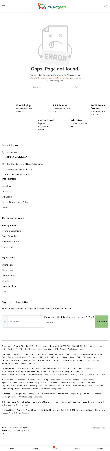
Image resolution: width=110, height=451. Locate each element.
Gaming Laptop (88, 354)
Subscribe (101, 321)
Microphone (50, 385)
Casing (74, 374)
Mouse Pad (42, 379)
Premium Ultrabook (16, 357)
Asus (38, 346)
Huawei (15, 363)
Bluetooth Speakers (10, 388)
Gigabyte (87, 357)
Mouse (31, 379)
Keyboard (21, 379)
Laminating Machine (41, 402)
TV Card (80, 382)
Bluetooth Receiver (71, 379)
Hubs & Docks (64, 385)
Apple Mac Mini (44, 349)
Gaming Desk (33, 393)
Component (78, 368)
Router (20, 410)
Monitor (89, 368)
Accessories (87, 379)
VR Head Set (25, 397)
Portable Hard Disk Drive (13, 374)
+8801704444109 (18, 157)
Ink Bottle (26, 402)
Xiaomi (32, 363)
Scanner (76, 402)
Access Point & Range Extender (16, 413)
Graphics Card (64, 368)
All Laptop (41, 354)
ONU (71, 410)
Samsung (26, 360)
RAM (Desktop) (31, 371)
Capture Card (8, 385)
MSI (91, 346)
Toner (55, 402)
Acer (82, 349)
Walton (5, 363)
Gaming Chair (19, 393)
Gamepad (38, 397)
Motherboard (49, 368)
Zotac (62, 349)
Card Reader (79, 385)
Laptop (75, 354)
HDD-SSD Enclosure (49, 382)
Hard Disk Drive (77, 371)
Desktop (54, 346)
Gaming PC (18, 346)
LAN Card (45, 410)
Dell (85, 346)
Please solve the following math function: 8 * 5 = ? (69, 317)
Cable (89, 385)
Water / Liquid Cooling (12, 371)
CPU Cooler (101, 374)
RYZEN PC (65, 346)
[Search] (106, 6)
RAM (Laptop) (47, 371)
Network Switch (60, 410)
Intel (33, 349)
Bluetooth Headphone (51, 388)
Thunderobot (68, 360)
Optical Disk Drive (34, 374)
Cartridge (65, 402)
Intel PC (29, 346)
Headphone (55, 379)
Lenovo (99, 346)
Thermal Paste (67, 382)
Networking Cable (84, 410)
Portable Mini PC (15, 349)
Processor (22, 368)
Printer (100, 402)
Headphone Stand (30, 388)
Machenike (38, 360)
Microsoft (44, 357)
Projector (24, 405)
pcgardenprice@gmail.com (19, 169)
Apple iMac (72, 349)
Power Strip (32, 382)
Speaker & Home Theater (13, 382)
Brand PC (76, 346)
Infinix (23, 363)
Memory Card (36, 385)
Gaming (85, 393)
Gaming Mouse (48, 393)
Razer (79, 360)
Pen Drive (91, 382)
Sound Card (22, 385)
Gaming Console (9, 397)
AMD (38, 368)
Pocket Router (32, 410)
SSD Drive (49, 374)
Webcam (99, 385)
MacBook (30, 354)
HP (55, 349)
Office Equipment (9, 405)
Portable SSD (62, 374)
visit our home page (63, 78)
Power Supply (62, 371)
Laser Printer (88, 402)
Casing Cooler (86, 374)
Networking (100, 410)
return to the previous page (42, 78)
